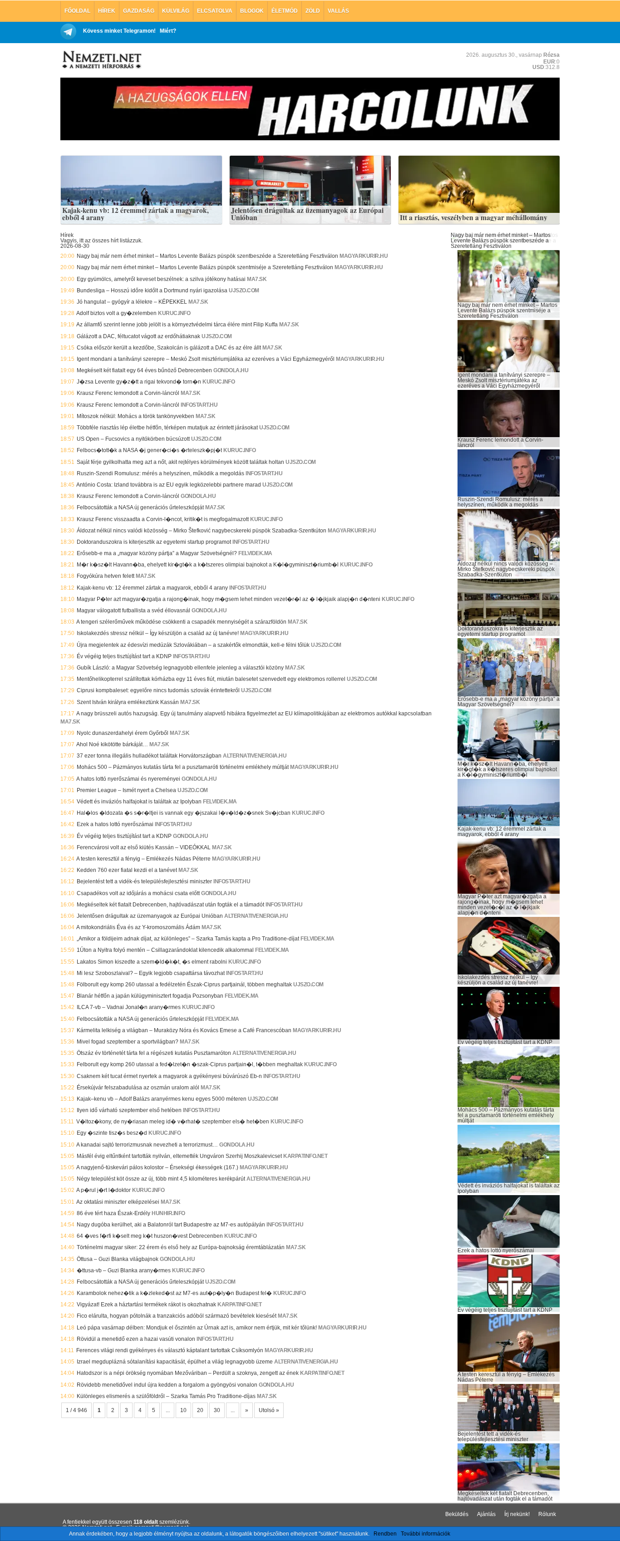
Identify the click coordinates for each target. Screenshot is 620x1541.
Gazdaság (138, 11)
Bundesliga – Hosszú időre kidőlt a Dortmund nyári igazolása (152, 290)
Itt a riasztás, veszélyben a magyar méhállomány (473, 218)
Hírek (106, 11)
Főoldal (77, 11)
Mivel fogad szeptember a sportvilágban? (127, 1042)
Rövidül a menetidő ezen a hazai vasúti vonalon (136, 1339)
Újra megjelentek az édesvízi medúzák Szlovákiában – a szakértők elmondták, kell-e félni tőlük (193, 645)
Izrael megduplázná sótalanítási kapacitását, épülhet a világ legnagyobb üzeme (175, 1362)
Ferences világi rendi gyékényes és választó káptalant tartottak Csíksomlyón (169, 1350)
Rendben (385, 1534)
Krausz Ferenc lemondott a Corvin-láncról (128, 393)
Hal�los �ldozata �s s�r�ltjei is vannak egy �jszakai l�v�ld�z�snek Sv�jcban (183, 813)
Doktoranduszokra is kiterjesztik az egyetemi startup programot (154, 542)
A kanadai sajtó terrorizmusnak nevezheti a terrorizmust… (147, 1145)
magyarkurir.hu (364, 256)
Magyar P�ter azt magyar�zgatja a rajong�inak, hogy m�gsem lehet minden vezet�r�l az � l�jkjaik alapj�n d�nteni (228, 599)
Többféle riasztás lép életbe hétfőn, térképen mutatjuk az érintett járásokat (167, 427)
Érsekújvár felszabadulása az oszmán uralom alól (138, 1087)
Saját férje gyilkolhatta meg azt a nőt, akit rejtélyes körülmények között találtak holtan (180, 462)
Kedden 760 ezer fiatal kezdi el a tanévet (127, 870)
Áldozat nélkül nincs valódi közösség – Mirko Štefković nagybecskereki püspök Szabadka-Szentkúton (201, 530)
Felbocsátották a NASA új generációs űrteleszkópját (140, 507)
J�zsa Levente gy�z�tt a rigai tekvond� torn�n (139, 382)
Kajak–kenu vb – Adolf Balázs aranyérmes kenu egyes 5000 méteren (161, 1099)
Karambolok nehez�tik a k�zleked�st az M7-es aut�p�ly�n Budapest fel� (174, 1293)
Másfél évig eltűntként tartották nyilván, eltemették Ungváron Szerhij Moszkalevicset (179, 1156)
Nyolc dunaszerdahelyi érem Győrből (122, 733)
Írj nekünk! (517, 1514)
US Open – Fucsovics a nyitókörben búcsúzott (133, 439)
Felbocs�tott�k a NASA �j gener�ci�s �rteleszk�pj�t (149, 450)
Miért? (168, 31)
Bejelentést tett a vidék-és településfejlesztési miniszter (144, 881)
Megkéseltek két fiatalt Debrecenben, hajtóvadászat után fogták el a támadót (170, 904)
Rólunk (547, 1514)
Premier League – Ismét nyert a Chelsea (126, 790)
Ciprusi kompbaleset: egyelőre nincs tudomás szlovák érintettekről (158, 690)
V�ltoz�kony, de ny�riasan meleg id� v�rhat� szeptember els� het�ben (172, 1121)
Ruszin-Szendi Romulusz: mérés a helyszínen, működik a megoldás (160, 473)
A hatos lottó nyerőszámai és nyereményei (128, 779)
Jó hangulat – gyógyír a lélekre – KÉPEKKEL (132, 302)
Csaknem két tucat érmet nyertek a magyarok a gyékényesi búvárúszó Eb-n (169, 1076)
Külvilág (175, 11)
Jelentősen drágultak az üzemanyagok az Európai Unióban (307, 214)
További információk (425, 1534)
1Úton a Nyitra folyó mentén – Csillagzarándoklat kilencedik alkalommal (165, 950)
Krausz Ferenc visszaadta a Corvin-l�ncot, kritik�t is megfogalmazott (163, 519)
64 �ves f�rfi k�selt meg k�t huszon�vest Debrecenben (150, 1236)
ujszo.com (244, 290)
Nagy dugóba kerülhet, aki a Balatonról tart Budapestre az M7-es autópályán (171, 1224)
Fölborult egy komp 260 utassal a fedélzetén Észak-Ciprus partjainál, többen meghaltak (184, 984)
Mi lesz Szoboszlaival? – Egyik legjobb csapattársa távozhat (151, 973)
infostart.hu (199, 405)
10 (183, 1410)
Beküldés (456, 1514)
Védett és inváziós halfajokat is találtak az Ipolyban (139, 801)
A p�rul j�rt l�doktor (103, 1190)
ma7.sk (256, 279)
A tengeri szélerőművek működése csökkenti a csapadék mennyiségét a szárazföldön (181, 622)
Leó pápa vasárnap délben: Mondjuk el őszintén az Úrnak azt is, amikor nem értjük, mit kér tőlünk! (197, 1327)
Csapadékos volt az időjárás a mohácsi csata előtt (138, 893)
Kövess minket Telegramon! (119, 31)
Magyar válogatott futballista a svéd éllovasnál (133, 610)
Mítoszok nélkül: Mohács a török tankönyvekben (135, 416)
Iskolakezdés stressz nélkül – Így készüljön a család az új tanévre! (158, 633)
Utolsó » (269, 1410)
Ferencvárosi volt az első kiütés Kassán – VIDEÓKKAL (144, 847)
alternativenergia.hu (254, 756)
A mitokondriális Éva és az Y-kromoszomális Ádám (138, 927)
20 (200, 1410)
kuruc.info (174, 313)
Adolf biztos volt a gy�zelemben (116, 313)
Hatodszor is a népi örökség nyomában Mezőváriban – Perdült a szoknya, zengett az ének (188, 1373)
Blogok (252, 11)
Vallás (338, 11)
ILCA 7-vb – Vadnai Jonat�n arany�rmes (129, 1007)
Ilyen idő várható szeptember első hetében (129, 1110)
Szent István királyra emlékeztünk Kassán (128, 702)
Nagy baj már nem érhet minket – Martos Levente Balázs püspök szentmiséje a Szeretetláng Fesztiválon (205, 267)
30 (217, 1410)
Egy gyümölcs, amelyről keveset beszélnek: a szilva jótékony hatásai (161, 279)
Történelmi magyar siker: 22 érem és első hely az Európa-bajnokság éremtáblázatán (181, 1247)
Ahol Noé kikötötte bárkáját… (112, 744)
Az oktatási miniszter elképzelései (117, 1202)
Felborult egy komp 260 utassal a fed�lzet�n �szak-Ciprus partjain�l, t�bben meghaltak (190, 1064)
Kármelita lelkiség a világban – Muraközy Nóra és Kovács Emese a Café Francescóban (184, 1030)
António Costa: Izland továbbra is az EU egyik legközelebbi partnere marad (168, 485)
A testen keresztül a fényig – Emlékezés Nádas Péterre (143, 859)
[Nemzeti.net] (101, 60)
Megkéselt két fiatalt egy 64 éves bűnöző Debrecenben (144, 370)
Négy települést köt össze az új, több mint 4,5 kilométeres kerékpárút (161, 1179)
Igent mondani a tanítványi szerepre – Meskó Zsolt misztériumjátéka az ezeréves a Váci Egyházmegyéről (206, 359)
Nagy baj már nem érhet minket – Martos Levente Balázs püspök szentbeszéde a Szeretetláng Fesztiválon (207, 256)
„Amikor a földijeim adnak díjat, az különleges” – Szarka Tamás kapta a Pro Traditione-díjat (188, 938)
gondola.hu (230, 370)
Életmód (284, 11)
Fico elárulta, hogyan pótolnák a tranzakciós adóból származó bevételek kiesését (176, 1316)
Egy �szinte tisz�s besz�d (112, 1133)
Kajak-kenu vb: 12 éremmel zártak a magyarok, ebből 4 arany (135, 214)
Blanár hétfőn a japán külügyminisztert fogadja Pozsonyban (150, 996)
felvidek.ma (255, 553)
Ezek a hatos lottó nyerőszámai (115, 824)
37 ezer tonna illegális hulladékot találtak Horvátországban (149, 756)
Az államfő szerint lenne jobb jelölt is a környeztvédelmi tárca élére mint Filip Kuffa (177, 324)
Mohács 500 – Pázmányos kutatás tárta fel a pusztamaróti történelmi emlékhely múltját (183, 767)
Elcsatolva (214, 11)
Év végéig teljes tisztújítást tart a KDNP (124, 656)
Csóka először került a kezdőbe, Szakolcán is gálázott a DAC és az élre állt (169, 348)
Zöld (312, 11)
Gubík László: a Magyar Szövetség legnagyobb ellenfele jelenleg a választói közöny (180, 668)
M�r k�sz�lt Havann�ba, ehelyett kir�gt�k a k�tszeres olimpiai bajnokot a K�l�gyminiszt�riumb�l (208, 564)
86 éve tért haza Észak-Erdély (113, 1213)
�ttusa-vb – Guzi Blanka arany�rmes (124, 1270)
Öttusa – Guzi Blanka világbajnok (117, 1259)
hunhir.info (168, 1213)
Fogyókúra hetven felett (105, 576)
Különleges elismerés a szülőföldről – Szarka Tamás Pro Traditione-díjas (166, 1396)
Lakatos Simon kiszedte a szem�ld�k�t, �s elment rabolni (152, 962)
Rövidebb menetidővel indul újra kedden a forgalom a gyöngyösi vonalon (167, 1385)
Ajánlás (486, 1514)
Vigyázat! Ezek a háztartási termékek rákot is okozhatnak (146, 1304)
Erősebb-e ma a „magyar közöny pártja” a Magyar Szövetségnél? (157, 553)
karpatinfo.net (305, 1156)
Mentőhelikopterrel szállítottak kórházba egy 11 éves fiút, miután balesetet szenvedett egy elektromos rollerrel (211, 679)
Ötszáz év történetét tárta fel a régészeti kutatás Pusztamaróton (154, 1053)
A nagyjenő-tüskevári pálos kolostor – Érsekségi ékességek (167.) (157, 1167)
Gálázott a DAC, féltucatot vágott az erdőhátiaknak (138, 336)
